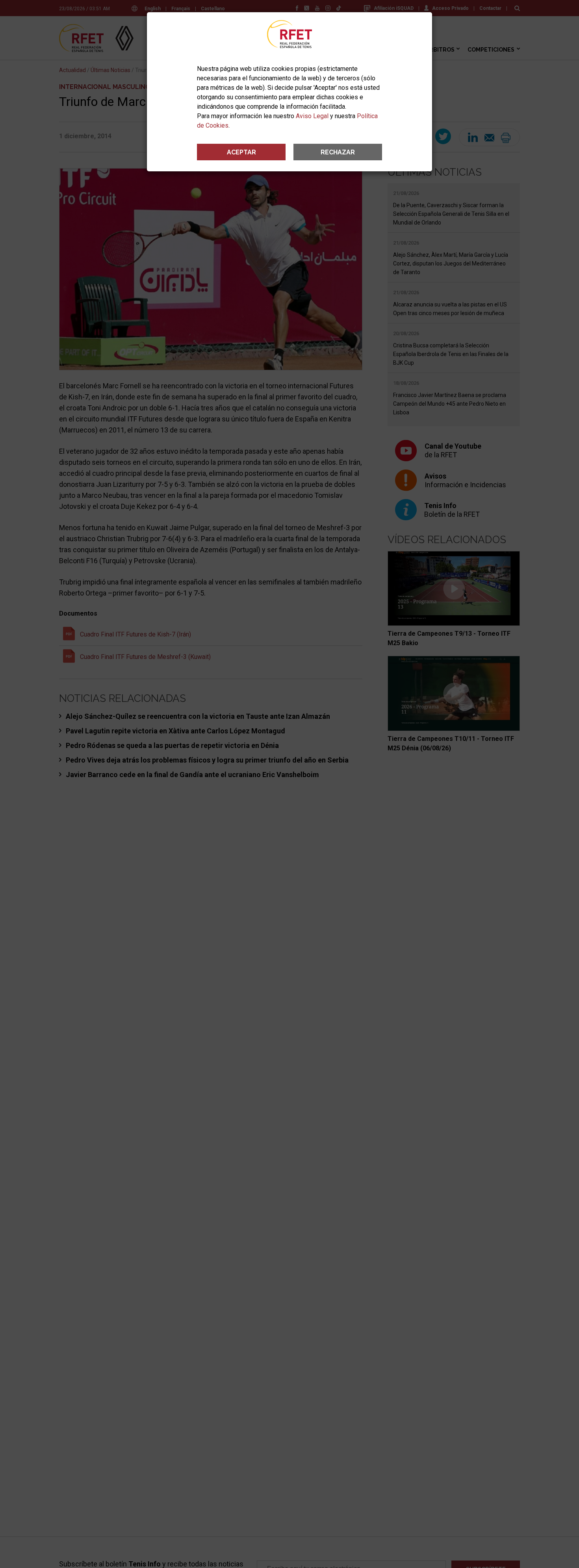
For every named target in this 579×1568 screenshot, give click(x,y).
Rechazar (338, 152)
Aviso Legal (312, 116)
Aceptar (241, 152)
